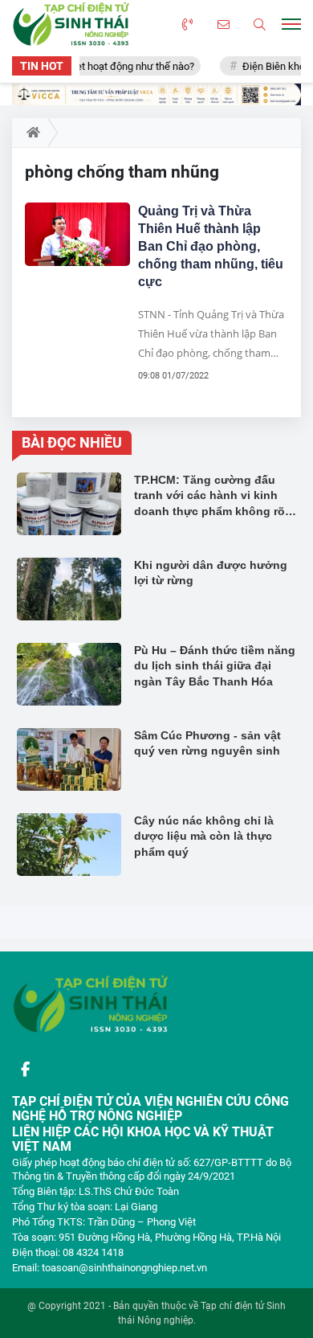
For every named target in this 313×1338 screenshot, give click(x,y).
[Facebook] (25, 1069)
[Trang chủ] (30, 132)
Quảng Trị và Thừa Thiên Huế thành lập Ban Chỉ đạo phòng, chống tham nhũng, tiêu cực (210, 246)
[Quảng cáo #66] (156, 94)
